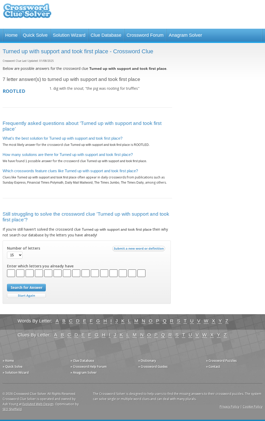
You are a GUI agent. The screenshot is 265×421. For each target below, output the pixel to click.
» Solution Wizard (16, 372)
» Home (8, 360)
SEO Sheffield (12, 409)
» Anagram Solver (83, 372)
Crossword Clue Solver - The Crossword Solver (27, 13)
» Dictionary (147, 360)
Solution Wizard (69, 35)
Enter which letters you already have (40, 266)
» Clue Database (82, 360)
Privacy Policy (229, 406)
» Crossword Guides (153, 366)
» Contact (213, 366)
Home (11, 35)
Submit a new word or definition (139, 250)
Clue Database (106, 35)
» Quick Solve (13, 366)
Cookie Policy (252, 406)
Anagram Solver (185, 35)
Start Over (26, 295)
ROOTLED (14, 91)
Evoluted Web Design (38, 404)
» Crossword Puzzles (221, 360)
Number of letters (23, 248)
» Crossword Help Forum (88, 366)
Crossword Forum (145, 35)
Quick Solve (35, 35)
